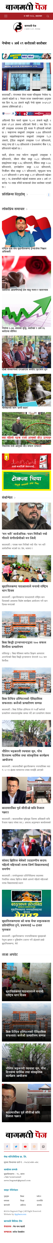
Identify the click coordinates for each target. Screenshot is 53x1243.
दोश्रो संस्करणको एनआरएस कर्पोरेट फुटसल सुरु (24, 369)
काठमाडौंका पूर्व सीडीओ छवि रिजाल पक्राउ (23, 810)
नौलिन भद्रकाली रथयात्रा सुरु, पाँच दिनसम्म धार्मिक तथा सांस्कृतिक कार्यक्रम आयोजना (25, 756)
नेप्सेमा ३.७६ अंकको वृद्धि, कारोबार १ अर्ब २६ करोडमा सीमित (23, 330)
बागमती (7, 1205)
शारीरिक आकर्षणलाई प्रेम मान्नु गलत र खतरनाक (25, 290)
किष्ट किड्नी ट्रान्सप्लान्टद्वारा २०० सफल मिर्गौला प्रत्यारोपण (24, 645)
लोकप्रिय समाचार (13, 209)
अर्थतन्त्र (23, 1205)
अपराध (39, 1205)
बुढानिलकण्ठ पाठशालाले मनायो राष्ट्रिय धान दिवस (25, 589)
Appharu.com (20, 1214)
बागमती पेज (30, 26)
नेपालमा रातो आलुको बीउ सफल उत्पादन (21, 446)
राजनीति (40, 1201)
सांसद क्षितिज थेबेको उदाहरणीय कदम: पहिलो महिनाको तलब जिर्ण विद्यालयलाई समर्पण (25, 865)
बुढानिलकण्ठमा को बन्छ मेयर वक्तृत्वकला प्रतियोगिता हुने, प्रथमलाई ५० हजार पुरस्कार (26, 926)
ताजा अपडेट (10, 955)
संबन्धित (7, 498)
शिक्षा (22, 1201)
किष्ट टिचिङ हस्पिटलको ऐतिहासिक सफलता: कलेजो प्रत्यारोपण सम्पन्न (22, 701)
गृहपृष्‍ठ (6, 1196)
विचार (22, 1196)
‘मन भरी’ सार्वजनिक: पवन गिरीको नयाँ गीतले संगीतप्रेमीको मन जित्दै (24, 536)
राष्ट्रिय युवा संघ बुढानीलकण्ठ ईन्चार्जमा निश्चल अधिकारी (24, 250)
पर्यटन (39, 1196)
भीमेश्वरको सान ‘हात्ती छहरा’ (15, 408)
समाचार (6, 1201)
